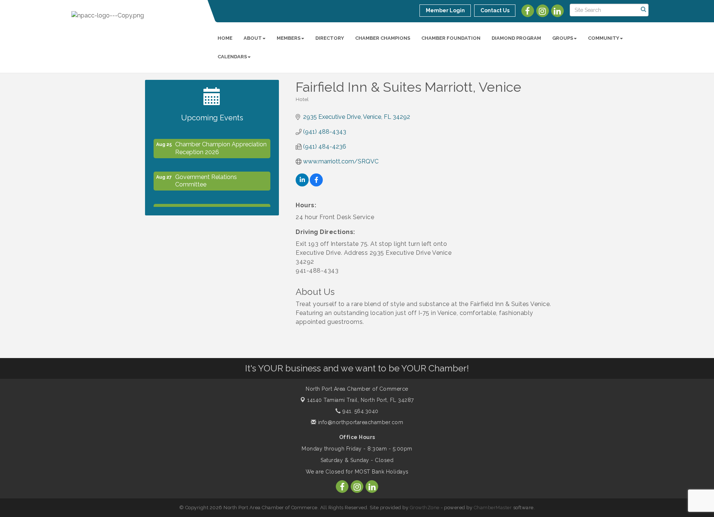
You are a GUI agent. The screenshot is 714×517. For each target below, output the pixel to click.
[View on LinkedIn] (302, 184)
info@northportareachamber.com (359, 422)
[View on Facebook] (316, 184)
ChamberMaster (493, 507)
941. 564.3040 (360, 411)
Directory (329, 38)
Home (225, 38)
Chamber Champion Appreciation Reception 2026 (221, 146)
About (253, 38)
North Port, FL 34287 (360, 400)
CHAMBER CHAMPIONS (382, 38)
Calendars (232, 56)
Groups (562, 38)
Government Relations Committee (206, 178)
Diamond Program (516, 38)
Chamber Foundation (450, 38)
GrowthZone (425, 507)
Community (603, 38)
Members (288, 38)
